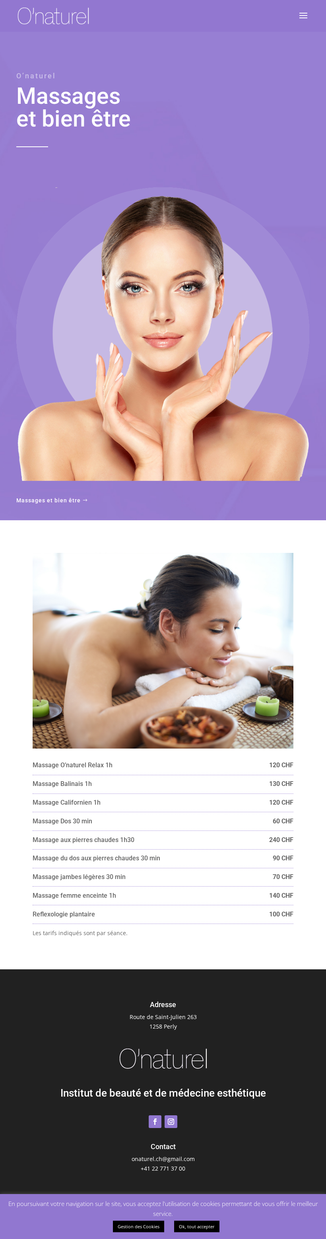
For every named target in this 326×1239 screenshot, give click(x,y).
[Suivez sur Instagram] (171, 1121)
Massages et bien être (48, 500)
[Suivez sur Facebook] (155, 1121)
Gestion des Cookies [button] (138, 1226)
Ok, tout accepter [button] (197, 1226)
